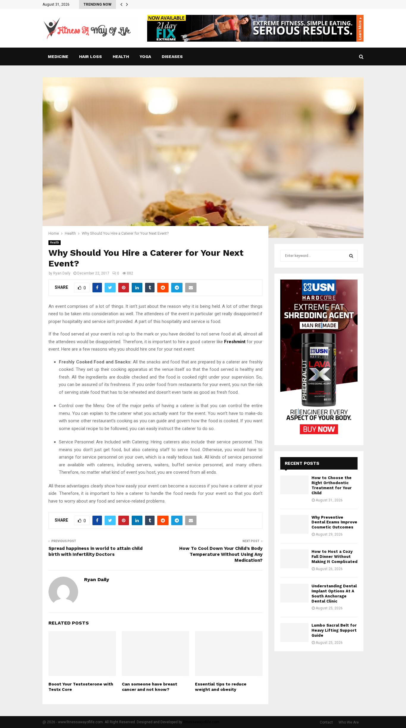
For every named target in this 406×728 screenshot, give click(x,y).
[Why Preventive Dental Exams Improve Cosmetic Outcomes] (294, 524)
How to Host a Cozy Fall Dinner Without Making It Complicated (334, 556)
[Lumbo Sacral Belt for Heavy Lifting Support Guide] (294, 632)
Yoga (145, 56)
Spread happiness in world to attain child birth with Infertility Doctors (95, 551)
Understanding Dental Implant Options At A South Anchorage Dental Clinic (334, 593)
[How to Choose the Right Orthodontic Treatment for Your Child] (294, 485)
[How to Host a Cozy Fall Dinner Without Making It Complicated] (294, 558)
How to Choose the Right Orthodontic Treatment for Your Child (331, 485)
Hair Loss (90, 56)
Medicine (58, 56)
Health (121, 56)
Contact (326, 722)
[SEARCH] (351, 256)
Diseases (172, 56)
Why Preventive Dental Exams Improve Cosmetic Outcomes (334, 522)
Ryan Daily (61, 273)
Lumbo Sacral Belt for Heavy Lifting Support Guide (334, 630)
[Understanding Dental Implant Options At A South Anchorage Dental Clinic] (294, 593)
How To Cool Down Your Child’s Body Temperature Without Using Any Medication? (220, 554)
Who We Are (349, 722)
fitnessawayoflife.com (201, 722)
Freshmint (235, 341)
